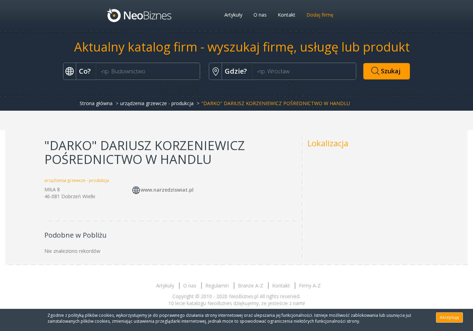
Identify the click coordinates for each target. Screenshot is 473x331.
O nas (260, 14)
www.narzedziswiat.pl (167, 190)
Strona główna (96, 103)
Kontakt (286, 14)
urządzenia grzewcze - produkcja (157, 103)
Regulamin (217, 285)
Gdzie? (236, 71)
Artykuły (233, 14)
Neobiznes (139, 14)
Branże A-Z (250, 285)
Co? (85, 71)
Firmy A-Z (310, 285)
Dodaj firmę (319, 14)
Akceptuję (449, 317)
